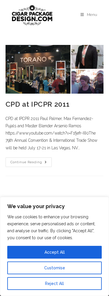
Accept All (54, 252)
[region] (54, 246)
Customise (54, 268)
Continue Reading (31, 160)
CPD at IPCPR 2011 (38, 104)
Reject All (54, 283)
